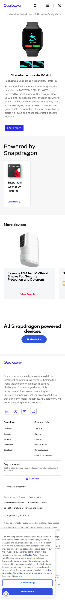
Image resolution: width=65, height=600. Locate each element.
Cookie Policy (35, 497)
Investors (38, 439)
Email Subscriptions (43, 455)
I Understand (27, 591)
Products (8, 429)
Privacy (22, 497)
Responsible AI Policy (37, 503)
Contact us (8, 445)
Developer (8, 450)
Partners (7, 439)
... (5, 14)
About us (38, 429)
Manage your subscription (15, 487)
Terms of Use (9, 497)
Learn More (13, 202)
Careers (37, 434)
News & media (40, 445)
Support (7, 434)
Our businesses (41, 450)
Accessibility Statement (14, 503)
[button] (23, 507)
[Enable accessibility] (6, 594)
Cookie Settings (27, 583)
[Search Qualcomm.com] (36, 6)
